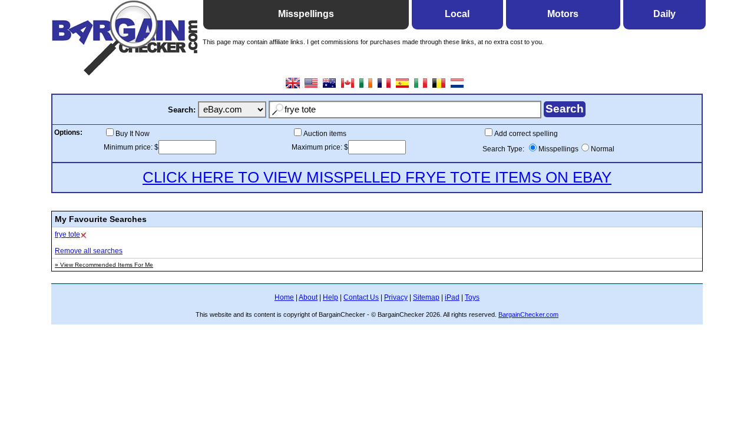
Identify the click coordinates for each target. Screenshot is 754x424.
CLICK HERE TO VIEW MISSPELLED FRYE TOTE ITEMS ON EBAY (377, 177)
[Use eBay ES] (402, 87)
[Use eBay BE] (439, 87)
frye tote (67, 234)
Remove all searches (89, 251)
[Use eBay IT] (421, 87)
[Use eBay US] (311, 87)
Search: (182, 109)
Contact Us (361, 297)
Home (284, 297)
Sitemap (426, 297)
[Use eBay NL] (457, 87)
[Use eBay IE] (366, 87)
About (308, 297)
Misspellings (558, 149)
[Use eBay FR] (384, 87)
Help (330, 297)
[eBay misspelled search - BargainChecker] (125, 73)
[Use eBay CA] (347, 87)
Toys (472, 297)
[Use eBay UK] (293, 87)
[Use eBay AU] (329, 87)
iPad (452, 297)
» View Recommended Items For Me (104, 264)
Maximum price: (318, 147)
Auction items (324, 134)
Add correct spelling (526, 134)
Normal (602, 149)
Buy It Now (132, 134)
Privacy (396, 297)
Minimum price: (129, 147)
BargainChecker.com (528, 314)
